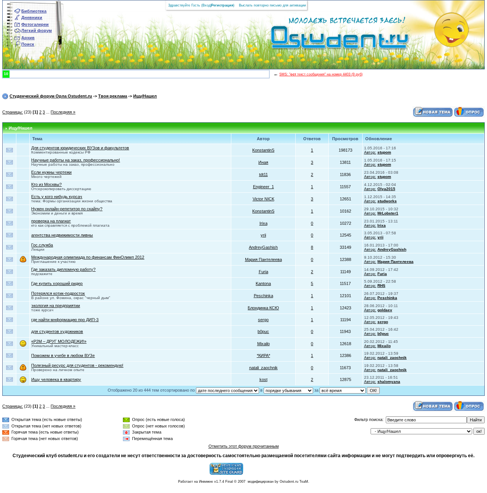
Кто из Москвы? (46, 184)
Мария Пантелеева (263, 259)
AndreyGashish (263, 247)
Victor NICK (263, 199)
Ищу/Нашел (145, 96)
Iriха (263, 223)
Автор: (370, 152)
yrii (263, 235)
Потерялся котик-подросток (58, 293)
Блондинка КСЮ (263, 308)
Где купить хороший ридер (57, 283)
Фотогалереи (35, 24)
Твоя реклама (112, 96)
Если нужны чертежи (51, 172)
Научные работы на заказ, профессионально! (75, 160)
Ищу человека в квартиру (56, 379)
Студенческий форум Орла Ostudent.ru (51, 96)
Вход (206, 5)
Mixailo (263, 343)
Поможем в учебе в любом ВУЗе (63, 355)
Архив (28, 37)
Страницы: (12, 112)
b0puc (263, 331)
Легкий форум (36, 30)
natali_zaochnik (392, 357)
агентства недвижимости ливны (62, 235)
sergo (263, 319)
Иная (263, 162)
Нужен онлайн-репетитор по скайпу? (66, 208)
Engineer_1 (263, 186)
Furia (263, 271)
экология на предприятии (55, 305)
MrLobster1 (387, 213)
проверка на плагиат (51, 221)
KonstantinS (263, 150)
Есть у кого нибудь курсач (56, 196)
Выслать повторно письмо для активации (272, 5)
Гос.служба (42, 245)
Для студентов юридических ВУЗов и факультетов (80, 148)
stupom (384, 152)
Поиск (27, 44)
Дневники (31, 17)
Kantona (263, 283)
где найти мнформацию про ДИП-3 (65, 319)
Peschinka (263, 295)
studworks (387, 201)
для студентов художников (57, 331)
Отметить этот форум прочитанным (243, 446)
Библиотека (33, 11)
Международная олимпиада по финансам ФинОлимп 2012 (87, 257)
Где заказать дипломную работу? (63, 269)
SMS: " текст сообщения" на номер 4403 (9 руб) (321, 74)
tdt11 (263, 174)
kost (263, 379)
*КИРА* (263, 355)
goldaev (384, 310)
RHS (381, 285)
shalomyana (388, 381)
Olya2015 (386, 189)
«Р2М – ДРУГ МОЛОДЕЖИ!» (58, 341)
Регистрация (222, 5)
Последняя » (63, 112)
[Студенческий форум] (327, 39)
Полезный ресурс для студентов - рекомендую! (77, 365)
